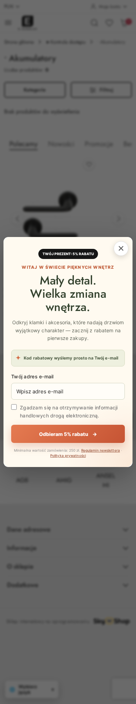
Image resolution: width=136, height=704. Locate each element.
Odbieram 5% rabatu (68, 434)
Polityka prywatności (68, 455)
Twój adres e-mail (32, 376)
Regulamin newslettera (100, 450)
